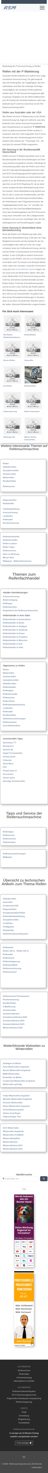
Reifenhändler (9, 687)
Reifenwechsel (9, 722)
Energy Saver (9, 757)
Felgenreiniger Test (12, 1117)
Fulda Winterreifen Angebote (16, 1096)
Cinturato (7, 760)
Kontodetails (24, 1423)
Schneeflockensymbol (13, 1110)
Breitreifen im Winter (12, 1077)
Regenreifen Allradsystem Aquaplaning (24, 1398)
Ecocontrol (8, 774)
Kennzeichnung (10, 512)
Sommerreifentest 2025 (13, 1024)
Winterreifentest (10, 1142)
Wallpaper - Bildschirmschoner (17, 561)
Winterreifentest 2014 (13, 1145)
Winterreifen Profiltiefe (13, 1135)
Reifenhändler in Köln (13, 647)
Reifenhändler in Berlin (13, 623)
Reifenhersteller (10, 540)
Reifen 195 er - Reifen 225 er (16, 951)
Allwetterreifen (9, 467)
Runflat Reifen (9, 481)
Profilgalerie (8, 927)
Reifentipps (8, 690)
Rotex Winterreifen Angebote (16, 1106)
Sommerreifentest (11, 1014)
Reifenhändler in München (15, 640)
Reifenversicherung (12, 968)
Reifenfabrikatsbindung (14, 705)
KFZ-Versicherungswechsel (24, 1395)
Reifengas (7, 603)
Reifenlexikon (9, 842)
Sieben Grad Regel (11, 1113)
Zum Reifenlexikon (11, 726)
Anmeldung (24, 1416)
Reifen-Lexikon (10, 544)
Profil (24, 1412)
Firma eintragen (23, 1443)
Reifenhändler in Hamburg (15, 630)
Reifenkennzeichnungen (14, 719)
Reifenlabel (8, 947)
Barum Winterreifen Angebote (17, 1070)
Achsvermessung (11, 596)
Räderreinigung (10, 600)
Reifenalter (8, 520)
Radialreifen (8, 503)
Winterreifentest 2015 (13, 1149)
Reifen (6, 464)
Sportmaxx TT (9, 743)
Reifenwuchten (10, 607)
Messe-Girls (8, 558)
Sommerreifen (9, 474)
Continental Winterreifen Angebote (19, 1081)
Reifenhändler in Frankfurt (15, 637)
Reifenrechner (9, 551)
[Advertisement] (24, 36)
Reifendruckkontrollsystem (15, 934)
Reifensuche (9, 486)
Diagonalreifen (9, 500)
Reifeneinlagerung (11, 961)
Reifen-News (9, 701)
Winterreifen (8, 478)
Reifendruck (8, 958)
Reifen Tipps (9, 547)
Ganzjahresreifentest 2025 (15, 1017)
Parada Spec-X (10, 771)
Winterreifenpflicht (11, 1138)
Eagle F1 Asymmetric (13, 753)
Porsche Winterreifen (13, 1103)
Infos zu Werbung (11, 554)
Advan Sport (9, 778)
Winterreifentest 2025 (13, 1028)
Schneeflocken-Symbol (25, 269)
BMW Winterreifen (11, 1074)
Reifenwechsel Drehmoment (16, 996)
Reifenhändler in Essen (14, 633)
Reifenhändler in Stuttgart (15, 626)
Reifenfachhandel (11, 537)
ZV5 (5, 767)
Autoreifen (8, 902)
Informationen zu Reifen (24, 1381)
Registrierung (24, 1419)
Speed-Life (8, 750)
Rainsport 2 (8, 746)
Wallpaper (7, 857)
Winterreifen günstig (12, 1084)
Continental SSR (10, 906)
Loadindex (8, 516)
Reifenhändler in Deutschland (17, 619)
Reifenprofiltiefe (10, 965)
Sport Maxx (8, 764)
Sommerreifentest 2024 (13, 1021)
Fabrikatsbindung (11, 509)
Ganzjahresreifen (11, 470)
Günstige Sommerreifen (14, 781)
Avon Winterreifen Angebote (16, 1067)
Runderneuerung (11, 523)
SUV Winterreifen (11, 1128)
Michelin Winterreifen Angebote (17, 1099)
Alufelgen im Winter (12, 1063)
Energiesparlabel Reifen (14, 913)
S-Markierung (9, 1007)
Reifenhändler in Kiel (12, 644)
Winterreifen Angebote (13, 1131)
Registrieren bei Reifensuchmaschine (20, 610)
